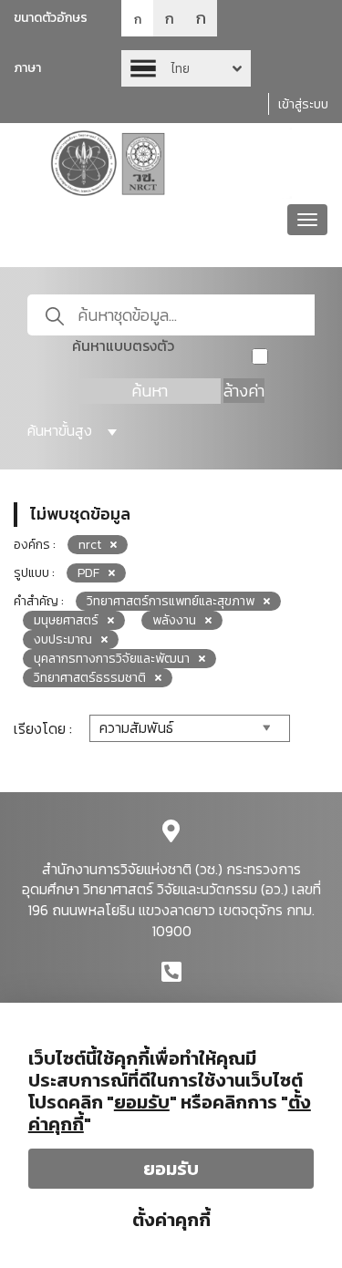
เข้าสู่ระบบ (303, 104)
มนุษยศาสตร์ (66, 620)
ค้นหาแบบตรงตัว (123, 345)
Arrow (186, 68)
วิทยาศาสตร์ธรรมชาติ (90, 677)
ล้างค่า (243, 390)
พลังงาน (174, 620)
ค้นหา (149, 390)
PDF (88, 572)
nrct (89, 544)
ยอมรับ (171, 1168)
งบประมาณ (63, 639)
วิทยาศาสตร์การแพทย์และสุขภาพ (170, 601)
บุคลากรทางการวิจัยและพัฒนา (112, 658)
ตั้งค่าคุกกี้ (171, 1219)
